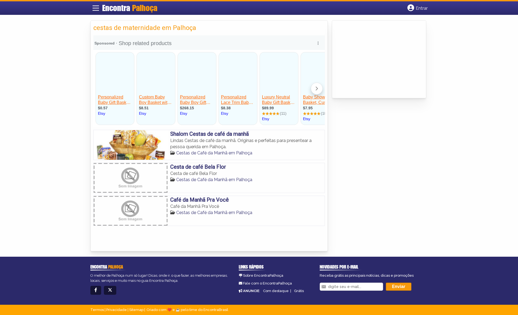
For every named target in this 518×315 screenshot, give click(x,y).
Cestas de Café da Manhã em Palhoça (214, 152)
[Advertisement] (375, 59)
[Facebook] (95, 290)
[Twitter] (110, 290)
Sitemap (136, 310)
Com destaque (276, 291)
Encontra (129, 8)
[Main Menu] (95, 8)
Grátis (299, 291)
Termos (97, 310)
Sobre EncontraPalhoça (263, 275)
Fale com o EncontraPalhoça (267, 283)
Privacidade (116, 310)
